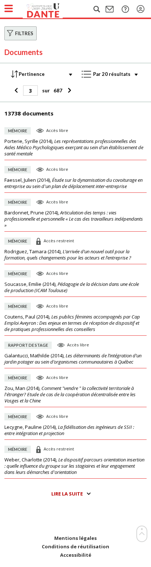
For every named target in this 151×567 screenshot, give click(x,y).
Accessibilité (75, 555)
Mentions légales (75, 538)
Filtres (24, 33)
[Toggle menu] (8, 8)
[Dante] (50, 9)
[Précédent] (17, 90)
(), (73, 147)
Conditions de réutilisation (75, 546)
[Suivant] (68, 90)
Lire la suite (67, 493)
